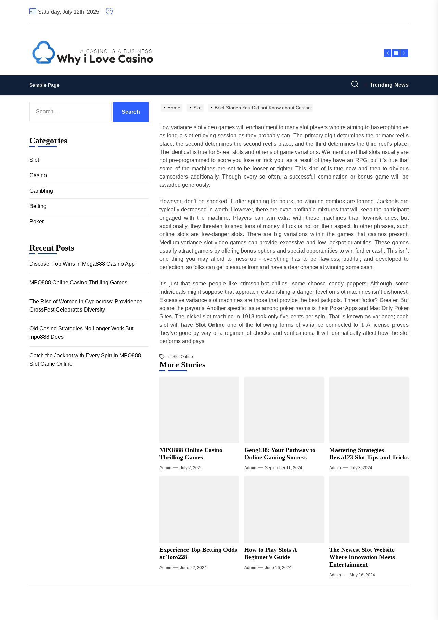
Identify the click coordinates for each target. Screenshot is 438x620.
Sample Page (44, 85)
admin (165, 467)
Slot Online (182, 356)
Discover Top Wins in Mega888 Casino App (82, 263)
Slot (34, 160)
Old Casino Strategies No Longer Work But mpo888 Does (81, 332)
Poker (36, 221)
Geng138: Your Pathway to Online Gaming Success (279, 454)
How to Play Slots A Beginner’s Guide (270, 553)
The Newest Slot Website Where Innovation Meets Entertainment (362, 557)
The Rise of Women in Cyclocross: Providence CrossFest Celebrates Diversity (85, 305)
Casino (38, 175)
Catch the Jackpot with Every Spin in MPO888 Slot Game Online (85, 359)
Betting (38, 206)
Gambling (41, 191)
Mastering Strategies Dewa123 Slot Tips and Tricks (369, 454)
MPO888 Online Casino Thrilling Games (190, 454)
